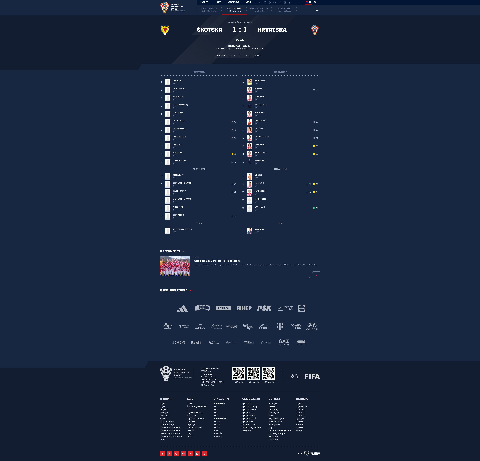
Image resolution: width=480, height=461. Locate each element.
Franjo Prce (260, 113)
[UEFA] (294, 376)
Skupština (163, 419)
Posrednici (190, 431)
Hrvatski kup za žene (248, 425)
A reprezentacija (219, 404)
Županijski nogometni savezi (196, 407)
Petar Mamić (260, 97)
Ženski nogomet (274, 413)
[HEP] (244, 308)
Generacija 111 (274, 404)
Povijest (162, 404)
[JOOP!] (179, 342)
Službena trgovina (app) (277, 434)
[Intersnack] (248, 326)
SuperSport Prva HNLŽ (249, 419)
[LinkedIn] (284, 2)
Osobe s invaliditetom (276, 422)
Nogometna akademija (194, 413)
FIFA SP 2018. (300, 413)
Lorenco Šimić (260, 199)
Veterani (271, 416)
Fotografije (299, 422)
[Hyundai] (312, 326)
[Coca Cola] (232, 326)
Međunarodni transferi (194, 428)
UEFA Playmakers (274, 425)
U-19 (216, 410)
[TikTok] (289, 2)
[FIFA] (312, 376)
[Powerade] (296, 326)
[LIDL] (302, 308)
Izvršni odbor (164, 416)
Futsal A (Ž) (218, 434)
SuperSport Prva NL (248, 413)
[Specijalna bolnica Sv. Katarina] (266, 342)
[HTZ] (168, 326)
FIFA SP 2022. (300, 416)
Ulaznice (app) (273, 437)
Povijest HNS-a (300, 404)
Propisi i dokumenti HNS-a (195, 419)
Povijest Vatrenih (301, 407)
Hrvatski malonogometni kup (251, 428)
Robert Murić (260, 121)
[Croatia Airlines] (216, 326)
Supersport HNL (247, 404)
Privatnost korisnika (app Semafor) (171, 437)
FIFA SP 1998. (300, 410)
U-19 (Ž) (217, 422)
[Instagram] (269, 2)
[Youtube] (274, 2)
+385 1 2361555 (209, 377)
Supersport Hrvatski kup (249, 407)
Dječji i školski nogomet (276, 419)
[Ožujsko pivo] (202, 308)
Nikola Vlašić (260, 161)
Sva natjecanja (246, 431)
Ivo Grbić (258, 175)
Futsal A (216, 431)
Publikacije (299, 428)
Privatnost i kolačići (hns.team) (170, 431)
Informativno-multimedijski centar (280, 431)
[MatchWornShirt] (301, 342)
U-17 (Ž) (217, 425)
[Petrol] (223, 308)
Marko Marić (260, 81)
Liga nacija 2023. (301, 419)
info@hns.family (211, 380)
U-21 (216, 407)
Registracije (191, 425)
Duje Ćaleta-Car (261, 105)
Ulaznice (204, 2)
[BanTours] (249, 342)
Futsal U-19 (218, 437)
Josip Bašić (259, 89)
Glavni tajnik (164, 413)
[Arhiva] (317, 9)
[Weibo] (279, 2)
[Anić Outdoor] (213, 342)
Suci (188, 410)
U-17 (216, 413)
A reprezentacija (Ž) (220, 419)
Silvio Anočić (260, 191)
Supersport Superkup (249, 410)
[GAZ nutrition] (283, 342)
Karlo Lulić (259, 183)
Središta (189, 404)
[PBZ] (285, 308)
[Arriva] (231, 342)
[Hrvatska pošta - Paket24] (184, 326)
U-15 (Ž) (217, 428)
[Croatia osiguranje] (200, 326)
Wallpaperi (299, 431)
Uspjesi (162, 407)
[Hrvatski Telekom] (280, 326)
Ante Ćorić (259, 129)
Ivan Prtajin (260, 207)
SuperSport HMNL (247, 422)
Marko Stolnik (261, 153)
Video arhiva (300, 425)
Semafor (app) (273, 440)
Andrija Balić (260, 145)
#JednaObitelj (273, 410)
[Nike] (182, 308)
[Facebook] (259, 2)
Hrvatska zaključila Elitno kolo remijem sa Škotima (216, 261)
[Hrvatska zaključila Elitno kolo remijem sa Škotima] (175, 266)
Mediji (248, 2)
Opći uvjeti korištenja (167, 425)
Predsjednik (164, 410)
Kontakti (162, 440)
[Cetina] (264, 326)
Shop (219, 2)
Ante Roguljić (260, 137)
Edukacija (272, 407)
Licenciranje (191, 422)
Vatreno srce (233, 2)
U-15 (216, 416)
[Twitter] (264, 2)
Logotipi (189, 437)
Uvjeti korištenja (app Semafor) (170, 434)
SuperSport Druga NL (249, 416)
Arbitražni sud (191, 416)
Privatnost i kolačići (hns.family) (170, 428)
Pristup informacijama (167, 422)
